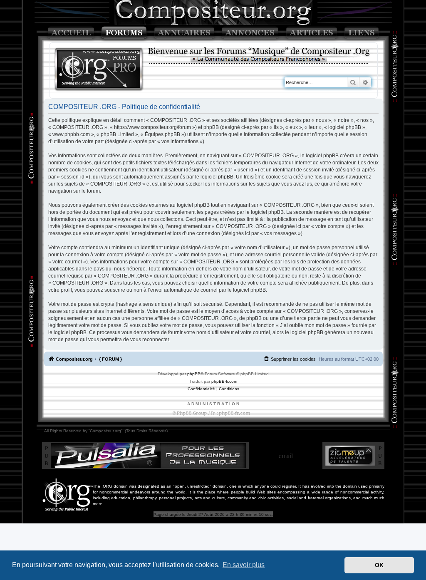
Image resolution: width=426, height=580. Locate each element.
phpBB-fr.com (224, 381)
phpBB (194, 374)
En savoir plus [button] (244, 564)
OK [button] (379, 565)
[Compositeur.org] (99, 69)
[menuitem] (289, 359)
